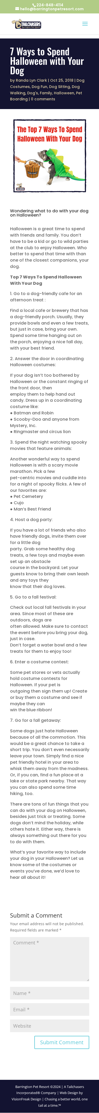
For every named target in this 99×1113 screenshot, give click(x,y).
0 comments (43, 99)
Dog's (32, 93)
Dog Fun (39, 86)
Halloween (64, 93)
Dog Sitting (59, 86)
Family (46, 93)
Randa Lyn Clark (31, 80)
